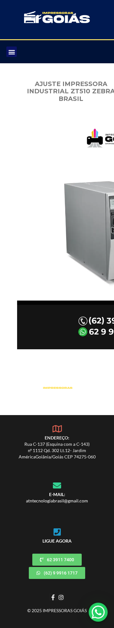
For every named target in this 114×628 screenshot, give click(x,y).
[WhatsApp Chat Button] (98, 612)
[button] (11, 52)
